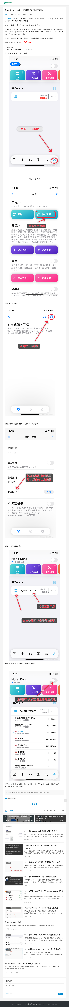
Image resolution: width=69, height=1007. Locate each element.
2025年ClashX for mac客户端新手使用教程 (40, 877)
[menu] (64, 2)
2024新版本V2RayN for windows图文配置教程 (42, 949)
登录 (7, 994)
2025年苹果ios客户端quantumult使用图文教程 (42, 935)
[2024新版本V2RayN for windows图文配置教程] (14, 953)
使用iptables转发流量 (13, 922)
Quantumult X (9, 19)
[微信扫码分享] (47, 810)
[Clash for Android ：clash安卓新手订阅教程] (14, 912)
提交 (60, 994)
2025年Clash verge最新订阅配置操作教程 (40, 831)
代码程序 (9, 846)
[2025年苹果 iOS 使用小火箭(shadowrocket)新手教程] (14, 895)
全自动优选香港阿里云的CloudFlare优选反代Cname (41, 847)
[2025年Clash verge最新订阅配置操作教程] (14, 835)
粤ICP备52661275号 (38, 1004)
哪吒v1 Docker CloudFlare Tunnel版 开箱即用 (22, 964)
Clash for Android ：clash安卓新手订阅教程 (41, 908)
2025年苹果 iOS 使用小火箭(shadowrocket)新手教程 (44, 892)
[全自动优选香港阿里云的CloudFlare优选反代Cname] (14, 849)
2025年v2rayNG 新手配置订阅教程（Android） (42, 862)
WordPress (54, 1004)
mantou (7, 14)
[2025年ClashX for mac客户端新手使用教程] (14, 880)
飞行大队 (30, 14)
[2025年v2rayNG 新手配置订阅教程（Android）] (14, 866)
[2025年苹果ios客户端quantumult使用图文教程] (14, 939)
